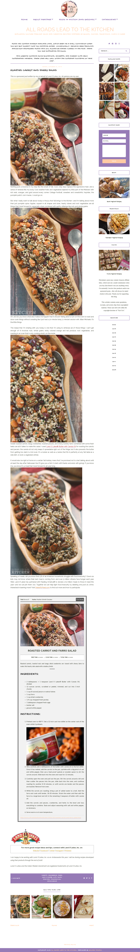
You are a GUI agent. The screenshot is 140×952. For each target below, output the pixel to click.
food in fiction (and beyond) (77, 19)
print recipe (79, 599)
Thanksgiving (56, 879)
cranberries (52, 875)
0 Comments (16, 878)
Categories (109, 19)
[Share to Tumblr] (89, 878)
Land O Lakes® (47, 877)
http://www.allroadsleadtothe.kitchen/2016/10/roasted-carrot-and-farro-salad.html (50, 817)
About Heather (42, 19)
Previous (14, 926)
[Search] (126, 51)
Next (91, 926)
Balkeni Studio (95, 950)
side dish (46, 879)
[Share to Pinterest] (91, 878)
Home (24, 19)
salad (60, 877)
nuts (55, 877)
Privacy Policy (70, 944)
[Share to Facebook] (84, 878)
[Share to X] (86, 878)
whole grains (52, 881)
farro (60, 875)
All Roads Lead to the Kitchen (70, 29)
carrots (44, 875)
